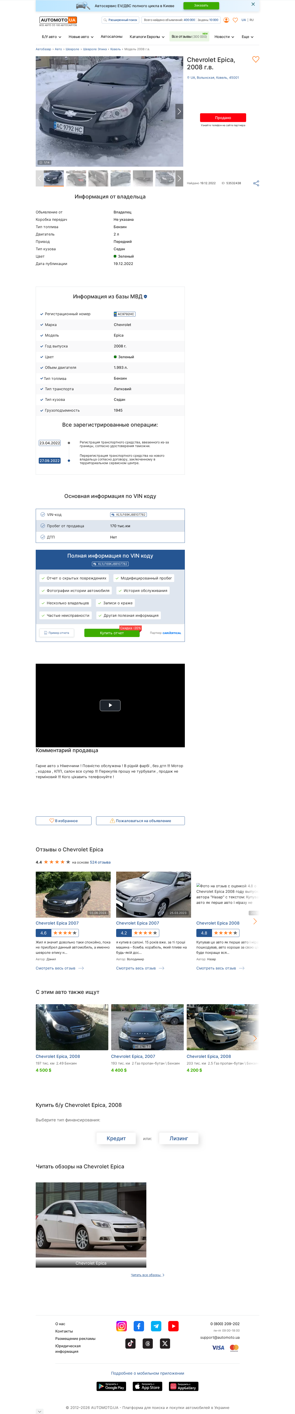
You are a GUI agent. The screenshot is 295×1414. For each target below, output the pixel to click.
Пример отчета (59, 632)
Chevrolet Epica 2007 (57, 923)
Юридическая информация (68, 1349)
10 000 (213, 20)
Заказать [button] (201, 5)
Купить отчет (120, 632)
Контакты (64, 1331)
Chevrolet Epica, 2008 (58, 1056)
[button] (179, 111)
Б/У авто (49, 36)
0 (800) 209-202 (225, 1323)
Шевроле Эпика (95, 49)
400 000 (189, 20)
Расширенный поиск (123, 20)
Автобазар (43, 49)
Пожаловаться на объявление (143, 820)
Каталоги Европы (145, 36)
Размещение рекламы (75, 1338)
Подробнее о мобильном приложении (147, 1373)
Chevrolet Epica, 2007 (133, 1056)
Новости (222, 36)
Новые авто (79, 36)
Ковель (115, 49)
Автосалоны (111, 36)
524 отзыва (100, 862)
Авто (58, 49)
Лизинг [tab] (179, 1138)
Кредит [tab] (116, 1138)
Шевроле (72, 49)
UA (244, 20)
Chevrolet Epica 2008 (217, 923)
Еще (245, 36)
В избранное (66, 820)
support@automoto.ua (220, 1337)
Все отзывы (189, 36)
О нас (60, 1323)
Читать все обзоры (146, 1275)
